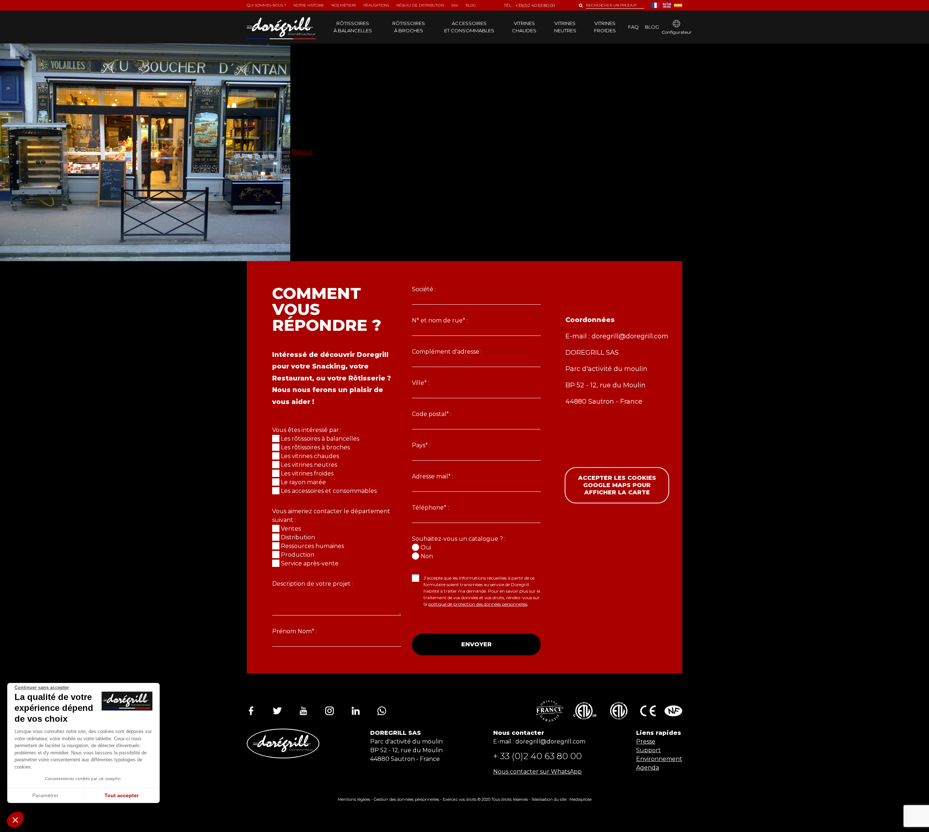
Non (427, 556)
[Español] (678, 5)
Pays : (421, 445)
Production (297, 554)
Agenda (647, 767)
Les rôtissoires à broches (315, 447)
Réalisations (376, 5)
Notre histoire (309, 5)
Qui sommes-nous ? (266, 5)
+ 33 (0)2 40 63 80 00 (537, 756)
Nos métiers (343, 5)
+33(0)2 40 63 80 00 (535, 5)
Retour (302, 151)
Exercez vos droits (459, 799)
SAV (454, 5)
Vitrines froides (605, 26)
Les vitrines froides (307, 473)
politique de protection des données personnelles (477, 604)
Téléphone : (430, 507)
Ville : (420, 382)
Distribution (298, 537)
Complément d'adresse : (447, 351)
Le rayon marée (303, 482)
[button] (15, 819)
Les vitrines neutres (309, 464)
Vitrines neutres (565, 26)
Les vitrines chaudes (310, 456)
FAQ (633, 27)
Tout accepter (122, 795)
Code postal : (431, 414)
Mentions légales (354, 799)
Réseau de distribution (420, 5)
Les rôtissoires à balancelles (320, 438)
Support (648, 750)
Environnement (659, 758)
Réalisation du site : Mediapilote (562, 799)
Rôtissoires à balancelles (352, 26)
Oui (426, 547)
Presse (645, 741)
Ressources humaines (312, 546)
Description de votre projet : (312, 583)
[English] (667, 5)
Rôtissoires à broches (408, 26)
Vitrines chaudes (524, 26)
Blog (652, 27)
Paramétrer (45, 795)
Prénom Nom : (294, 631)
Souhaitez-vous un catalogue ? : (459, 538)
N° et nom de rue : (440, 320)
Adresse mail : (432, 476)
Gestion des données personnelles (406, 799)
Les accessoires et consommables (329, 490)
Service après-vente (310, 563)
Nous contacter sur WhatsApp (537, 771)
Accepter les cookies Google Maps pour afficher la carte (617, 485)
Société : (424, 289)
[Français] (655, 5)
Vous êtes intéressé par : (306, 430)
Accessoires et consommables (469, 26)
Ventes (291, 528)
